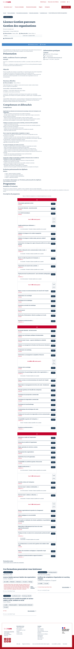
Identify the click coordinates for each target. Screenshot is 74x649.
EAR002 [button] (20, 209)
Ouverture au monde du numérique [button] (27, 305)
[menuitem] (43, 1)
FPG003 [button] (20, 276)
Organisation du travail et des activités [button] (27, 265)
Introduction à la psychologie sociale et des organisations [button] (32, 372)
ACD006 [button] (20, 410)
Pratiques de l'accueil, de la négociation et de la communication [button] (34, 414)
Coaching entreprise (52, 572)
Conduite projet (7, 595)
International (40, 636)
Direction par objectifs (26, 595)
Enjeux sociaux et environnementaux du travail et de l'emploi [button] (33, 290)
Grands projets (19, 634)
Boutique (39, 632)
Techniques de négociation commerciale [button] (28, 399)
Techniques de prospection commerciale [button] (28, 394)
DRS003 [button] (20, 341)
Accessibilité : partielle (56, 643)
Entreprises (47, 7)
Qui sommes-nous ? (8, 7)
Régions (40, 7)
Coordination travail (8, 17)
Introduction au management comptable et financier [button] (31, 354)
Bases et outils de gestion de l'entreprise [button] (28, 257)
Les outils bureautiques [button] (24, 212)
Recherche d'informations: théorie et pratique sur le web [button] (32, 315)
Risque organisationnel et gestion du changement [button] (30, 510)
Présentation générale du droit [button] (25, 203)
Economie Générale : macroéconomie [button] (27, 208)
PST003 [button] (20, 373)
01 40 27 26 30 (50, 55)
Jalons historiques (20, 627)
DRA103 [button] (20, 448)
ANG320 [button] (20, 468)
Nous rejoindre (41, 628)
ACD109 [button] (20, 529)
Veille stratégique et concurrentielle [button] (27, 515)
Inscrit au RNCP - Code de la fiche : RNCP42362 (12, 88)
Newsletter (65, 643)
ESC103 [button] (20, 516)
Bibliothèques (40, 635)
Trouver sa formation (19, 7)
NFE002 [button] (20, 311)
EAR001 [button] (20, 331)
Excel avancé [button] (21, 310)
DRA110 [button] (20, 483)
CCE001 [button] (20, 251)
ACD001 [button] (20, 351)
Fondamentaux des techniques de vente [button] (28, 409)
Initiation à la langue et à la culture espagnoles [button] (29, 233)
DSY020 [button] (20, 438)
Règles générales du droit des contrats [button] (27, 447)
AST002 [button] (20, 368)
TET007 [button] (20, 316)
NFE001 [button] (20, 214)
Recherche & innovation (31, 7)
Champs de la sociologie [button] (24, 367)
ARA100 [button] (20, 239)
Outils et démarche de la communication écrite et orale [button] (31, 250)
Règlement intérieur (26, 643)
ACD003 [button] (20, 396)
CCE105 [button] (20, 536)
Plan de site (40, 639)
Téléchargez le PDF (9, 38)
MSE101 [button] (20, 453)
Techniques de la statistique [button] (25, 300)
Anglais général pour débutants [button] (26, 225)
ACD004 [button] (20, 401)
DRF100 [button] (20, 391)
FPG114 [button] (20, 458)
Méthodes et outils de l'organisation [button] (27, 437)
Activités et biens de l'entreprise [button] (26, 482)
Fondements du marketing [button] (24, 349)
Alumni (18, 631)
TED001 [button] (20, 552)
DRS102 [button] (20, 496)
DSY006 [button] (20, 443)
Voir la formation (32, 587)
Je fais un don (19, 632)
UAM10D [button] (20, 557)
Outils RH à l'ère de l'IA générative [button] (26, 456)
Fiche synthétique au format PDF (9, 181)
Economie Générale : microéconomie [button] (27, 330)
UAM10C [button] (20, 322)
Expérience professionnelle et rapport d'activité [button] (30, 555)
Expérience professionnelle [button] (25, 320)
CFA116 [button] (20, 356)
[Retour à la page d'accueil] (7, 2)
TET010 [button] (20, 292)
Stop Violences (41, 637)
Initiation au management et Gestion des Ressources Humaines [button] (34, 345)
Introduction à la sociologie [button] (25, 295)
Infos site (18, 643)
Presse (39, 627)
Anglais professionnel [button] (23, 466)
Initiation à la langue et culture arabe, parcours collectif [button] (31, 238)
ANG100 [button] (20, 226)
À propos (39, 626)
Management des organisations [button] (26, 451)
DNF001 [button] (20, 306)
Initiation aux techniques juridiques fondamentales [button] (30, 335)
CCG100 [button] (20, 463)
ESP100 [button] (20, 234)
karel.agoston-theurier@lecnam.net (55, 57)
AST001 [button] (20, 297)
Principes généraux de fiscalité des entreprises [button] (30, 389)
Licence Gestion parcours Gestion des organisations (19, 577)
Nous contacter (41, 630)
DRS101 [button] (20, 488)
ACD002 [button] (20, 386)
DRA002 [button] (20, 336)
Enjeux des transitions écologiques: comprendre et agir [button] (32, 550)
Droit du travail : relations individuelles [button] (27, 486)
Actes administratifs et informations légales (41, 643)
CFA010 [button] (20, 420)
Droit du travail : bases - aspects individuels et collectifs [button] (32, 340)
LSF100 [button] (20, 246)
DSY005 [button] (20, 267)
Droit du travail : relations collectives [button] (27, 494)
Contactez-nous (66, 7)
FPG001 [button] (20, 346)
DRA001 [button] (20, 204)
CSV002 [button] (20, 546)
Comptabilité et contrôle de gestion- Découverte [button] (30, 461)
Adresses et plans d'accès (43, 631)
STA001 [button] (20, 302)
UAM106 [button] (20, 428)
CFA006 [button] (20, 259)
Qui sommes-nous (20, 626)
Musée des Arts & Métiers (43, 634)
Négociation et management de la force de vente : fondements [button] (33, 384)
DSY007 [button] (20, 511)
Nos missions (19, 628)
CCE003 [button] (20, 415)
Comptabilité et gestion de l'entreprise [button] (27, 419)
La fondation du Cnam (21, 630)
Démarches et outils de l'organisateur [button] (27, 442)
